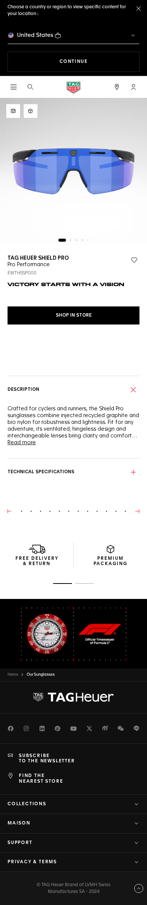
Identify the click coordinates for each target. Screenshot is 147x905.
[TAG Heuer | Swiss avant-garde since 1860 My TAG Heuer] (73, 697)
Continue (99, 61)
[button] (133, 87)
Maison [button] (19, 823)
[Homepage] (73, 87)
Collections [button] (27, 804)
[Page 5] (88, 240)
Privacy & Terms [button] (32, 862)
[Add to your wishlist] (134, 260)
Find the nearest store (41, 778)
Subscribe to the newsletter (47, 758)
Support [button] (20, 843)
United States (35, 35)
